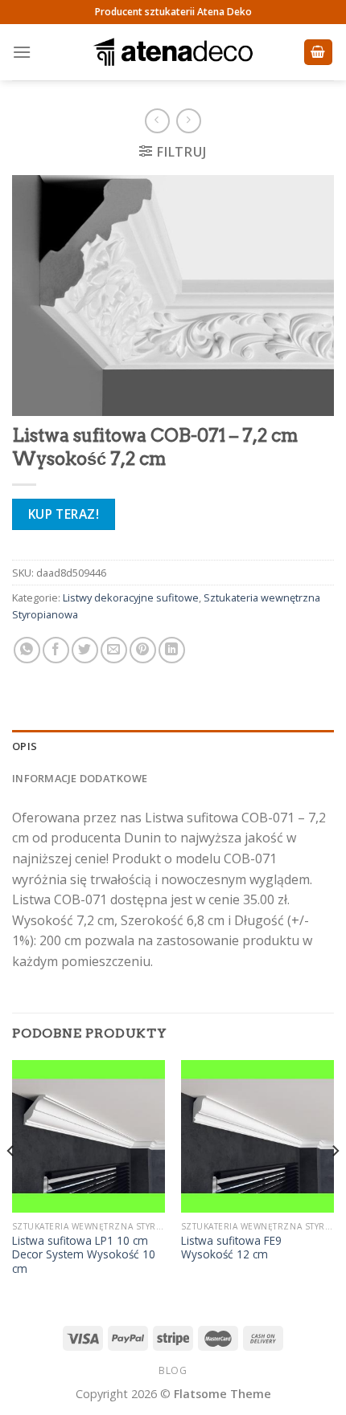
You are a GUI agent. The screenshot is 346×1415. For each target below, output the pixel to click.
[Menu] (21, 51)
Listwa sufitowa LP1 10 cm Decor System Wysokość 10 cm (83, 1255)
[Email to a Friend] (114, 650)
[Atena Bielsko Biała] (173, 52)
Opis (24, 746)
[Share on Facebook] (56, 650)
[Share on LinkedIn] (172, 650)
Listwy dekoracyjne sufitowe (131, 597)
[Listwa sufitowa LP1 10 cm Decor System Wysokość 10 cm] (88, 1136)
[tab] (173, 746)
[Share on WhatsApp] (27, 650)
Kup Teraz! (64, 514)
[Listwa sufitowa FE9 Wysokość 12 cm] (257, 1136)
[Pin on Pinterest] (143, 650)
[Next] (335, 1183)
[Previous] (11, 1183)
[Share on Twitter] (85, 650)
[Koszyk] (318, 52)
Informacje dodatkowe (79, 778)
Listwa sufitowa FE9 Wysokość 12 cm (231, 1248)
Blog (173, 1370)
